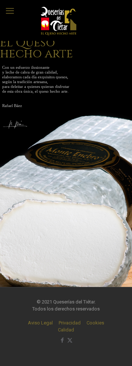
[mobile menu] (10, 11)
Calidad (66, 330)
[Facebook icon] (62, 340)
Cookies (95, 323)
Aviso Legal (40, 323)
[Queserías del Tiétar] (58, 20)
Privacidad (70, 323)
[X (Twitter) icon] (70, 340)
